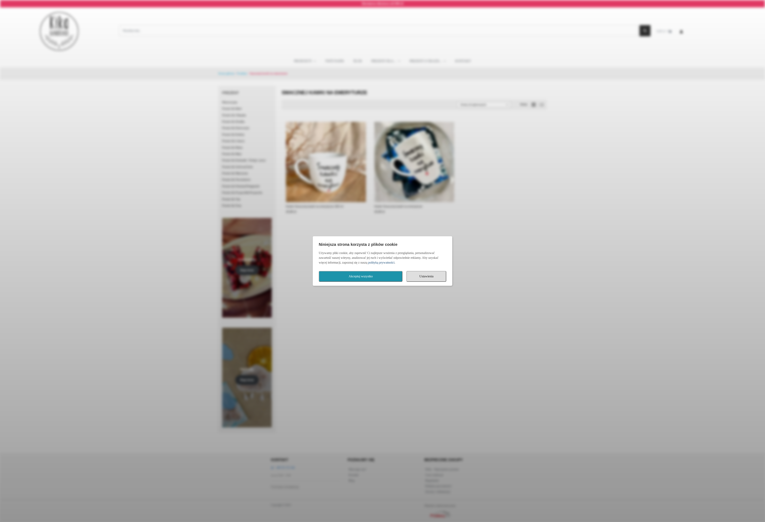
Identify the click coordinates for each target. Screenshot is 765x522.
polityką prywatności (381, 262)
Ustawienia (426, 276)
